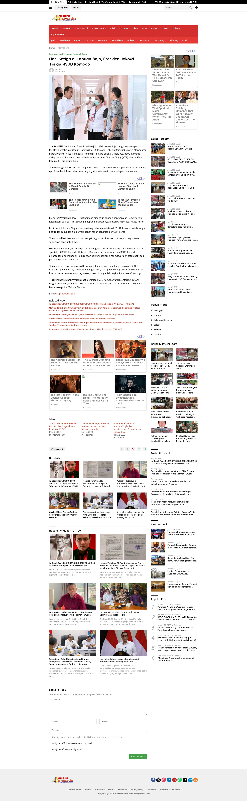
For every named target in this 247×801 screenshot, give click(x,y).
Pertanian (144, 40)
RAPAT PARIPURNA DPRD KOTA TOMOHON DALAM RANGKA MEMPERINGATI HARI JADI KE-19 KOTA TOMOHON (177, 618)
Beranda (55, 28)
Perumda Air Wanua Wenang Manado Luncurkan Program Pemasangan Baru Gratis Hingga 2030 (176, 608)
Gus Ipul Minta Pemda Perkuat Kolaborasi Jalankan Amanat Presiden (82, 318)
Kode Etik (122, 789)
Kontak (111, 789)
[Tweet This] (127, 449)
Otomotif (89, 40)
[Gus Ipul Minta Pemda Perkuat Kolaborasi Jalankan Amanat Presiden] (64, 501)
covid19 (157, 334)
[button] (191, 7)
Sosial (165, 28)
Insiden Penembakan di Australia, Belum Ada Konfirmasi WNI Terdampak (181, 572)
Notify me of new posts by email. (67, 749)
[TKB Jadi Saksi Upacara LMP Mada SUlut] (158, 200)
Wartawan (100, 789)
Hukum (135, 28)
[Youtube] (174, 780)
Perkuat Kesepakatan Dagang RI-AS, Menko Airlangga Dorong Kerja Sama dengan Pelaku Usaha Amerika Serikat (183, 546)
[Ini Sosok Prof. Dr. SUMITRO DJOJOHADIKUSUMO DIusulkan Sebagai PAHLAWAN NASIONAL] (64, 469)
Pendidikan (117, 40)
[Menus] (51, 7)
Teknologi (173, 40)
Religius (154, 28)
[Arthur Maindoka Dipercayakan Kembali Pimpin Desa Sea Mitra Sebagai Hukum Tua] (162, 427)
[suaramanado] (63, 17)
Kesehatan (65, 40)
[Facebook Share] (122, 449)
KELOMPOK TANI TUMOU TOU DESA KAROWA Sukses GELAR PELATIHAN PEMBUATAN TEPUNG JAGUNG (182, 160)
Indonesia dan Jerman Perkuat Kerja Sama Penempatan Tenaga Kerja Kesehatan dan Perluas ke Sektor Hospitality (182, 585)
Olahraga (176, 28)
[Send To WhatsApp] (145, 449)
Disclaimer (151, 789)
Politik (112, 28)
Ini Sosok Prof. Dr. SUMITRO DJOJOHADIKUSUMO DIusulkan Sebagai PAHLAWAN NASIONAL (91, 304)
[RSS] (195, 780)
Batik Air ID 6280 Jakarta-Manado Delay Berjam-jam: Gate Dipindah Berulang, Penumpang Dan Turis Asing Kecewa (181, 212)
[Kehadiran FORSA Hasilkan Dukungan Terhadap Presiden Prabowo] (187, 403)
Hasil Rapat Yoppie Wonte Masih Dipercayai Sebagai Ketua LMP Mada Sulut (180, 251)
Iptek (53, 40)
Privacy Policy (136, 789)
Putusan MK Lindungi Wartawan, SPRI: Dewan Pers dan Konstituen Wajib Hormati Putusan (91, 314)
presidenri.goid (67, 293)
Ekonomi (123, 28)
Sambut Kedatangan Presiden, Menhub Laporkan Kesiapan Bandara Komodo (95, 426)
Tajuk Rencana (58, 34)
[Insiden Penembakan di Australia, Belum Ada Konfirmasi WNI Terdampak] (158, 573)
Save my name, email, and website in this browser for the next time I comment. (88, 737)
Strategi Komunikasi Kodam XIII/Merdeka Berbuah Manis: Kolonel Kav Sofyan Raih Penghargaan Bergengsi (186, 439)
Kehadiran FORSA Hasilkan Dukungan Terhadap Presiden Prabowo (185, 414)
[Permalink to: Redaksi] (51, 70)
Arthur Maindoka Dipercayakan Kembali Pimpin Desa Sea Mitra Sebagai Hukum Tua (161, 439)
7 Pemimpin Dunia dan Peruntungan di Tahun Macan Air (176, 659)
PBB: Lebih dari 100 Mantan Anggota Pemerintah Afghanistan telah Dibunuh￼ (177, 638)
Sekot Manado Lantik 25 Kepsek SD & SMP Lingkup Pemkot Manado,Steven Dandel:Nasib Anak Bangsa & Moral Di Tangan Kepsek (181, 147)
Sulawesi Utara (99, 28)
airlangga (158, 310)
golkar (157, 325)
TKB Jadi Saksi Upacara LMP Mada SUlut (181, 199)
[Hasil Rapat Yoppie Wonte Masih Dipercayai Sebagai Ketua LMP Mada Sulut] (158, 252)
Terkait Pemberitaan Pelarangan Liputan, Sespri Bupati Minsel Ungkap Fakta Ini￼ (177, 649)
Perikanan (131, 40)
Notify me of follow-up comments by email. (72, 743)
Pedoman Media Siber (169, 789)
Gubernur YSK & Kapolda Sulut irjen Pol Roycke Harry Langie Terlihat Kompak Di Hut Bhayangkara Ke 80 (182, 264)
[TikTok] (185, 780)
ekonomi (158, 329)
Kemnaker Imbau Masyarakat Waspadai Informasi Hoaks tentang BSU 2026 (85, 329)
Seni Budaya (159, 40)
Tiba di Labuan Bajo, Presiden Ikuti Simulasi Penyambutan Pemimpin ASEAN (63, 426)
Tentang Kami (62, 7)
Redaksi (58, 69)
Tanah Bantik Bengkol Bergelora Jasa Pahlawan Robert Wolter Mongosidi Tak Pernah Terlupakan (181, 225)
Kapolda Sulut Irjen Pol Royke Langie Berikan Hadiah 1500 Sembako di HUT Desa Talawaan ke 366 (182, 173)
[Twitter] (158, 780)
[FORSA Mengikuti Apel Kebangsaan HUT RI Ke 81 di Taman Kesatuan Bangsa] (158, 187)
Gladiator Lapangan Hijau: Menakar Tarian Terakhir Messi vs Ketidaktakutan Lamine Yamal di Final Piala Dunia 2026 (182, 238)
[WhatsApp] (179, 780)
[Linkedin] (169, 780)
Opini (144, 28)
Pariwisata (103, 40)
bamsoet (158, 315)
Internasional (81, 28)
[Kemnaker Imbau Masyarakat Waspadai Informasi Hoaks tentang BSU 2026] (132, 501)
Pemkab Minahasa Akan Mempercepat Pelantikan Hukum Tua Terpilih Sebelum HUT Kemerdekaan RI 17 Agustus (181, 290)
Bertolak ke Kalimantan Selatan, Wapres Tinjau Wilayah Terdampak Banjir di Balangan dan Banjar (173, 513)
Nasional (67, 28)
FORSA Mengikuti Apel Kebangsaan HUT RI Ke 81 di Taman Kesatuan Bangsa (148, 2)
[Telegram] (190, 780)
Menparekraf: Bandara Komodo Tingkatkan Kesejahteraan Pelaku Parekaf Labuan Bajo (128, 427)
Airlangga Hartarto (163, 320)
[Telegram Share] (139, 449)
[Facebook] (153, 780)
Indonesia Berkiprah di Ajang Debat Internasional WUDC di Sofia (181, 533)
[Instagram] (164, 780)
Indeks (76, 7)
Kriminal (77, 40)
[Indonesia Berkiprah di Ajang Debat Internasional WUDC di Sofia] (158, 534)
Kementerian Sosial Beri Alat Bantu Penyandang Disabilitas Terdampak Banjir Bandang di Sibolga (182, 559)
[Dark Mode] (196, 7)
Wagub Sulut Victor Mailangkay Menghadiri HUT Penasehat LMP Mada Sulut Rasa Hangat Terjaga (182, 277)
